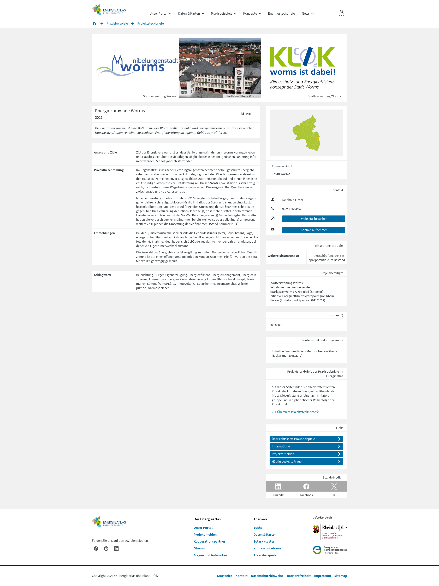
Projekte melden (283, 454)
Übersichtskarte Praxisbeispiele (293, 439)
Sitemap (340, 575)
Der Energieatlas (207, 518)
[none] (160, 13)
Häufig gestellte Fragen (287, 461)
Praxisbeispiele (264, 555)
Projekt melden (205, 534)
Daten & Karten (264, 534)
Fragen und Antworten (210, 555)
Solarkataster (264, 541)
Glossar (199, 548)
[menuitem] (158, 13)
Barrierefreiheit (299, 575)
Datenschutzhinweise (267, 575)
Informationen (281, 446)
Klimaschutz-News (267, 548)
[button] (137, 68)
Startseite (224, 575)
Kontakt (241, 575)
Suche (257, 527)
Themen (260, 518)
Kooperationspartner (209, 541)
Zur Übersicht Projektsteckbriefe (294, 412)
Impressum (322, 575)
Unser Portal (203, 527)
